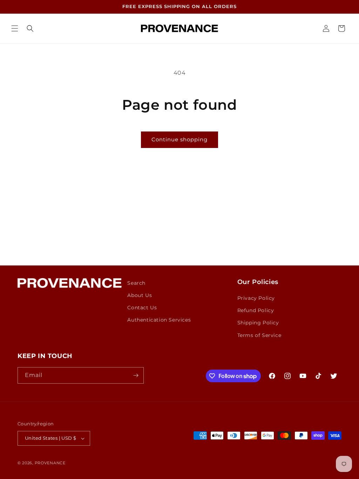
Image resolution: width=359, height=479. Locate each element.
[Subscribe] (135, 375)
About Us (139, 295)
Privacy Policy (256, 298)
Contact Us (142, 307)
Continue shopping (179, 139)
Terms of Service (259, 335)
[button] (14, 28)
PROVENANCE (50, 462)
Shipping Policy (258, 322)
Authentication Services (159, 320)
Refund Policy (255, 310)
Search (136, 283)
